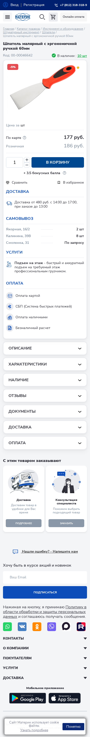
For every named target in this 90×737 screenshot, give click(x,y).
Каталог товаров (28, 29)
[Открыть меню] (7, 16)
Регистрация (34, 4)
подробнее (24, 523)
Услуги (10, 668)
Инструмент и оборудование (63, 29)
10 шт (82, 55)
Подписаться (45, 592)
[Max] (66, 626)
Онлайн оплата (73, 17)
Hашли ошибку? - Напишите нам (49, 551)
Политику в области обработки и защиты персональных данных (44, 611)
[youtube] (81, 626)
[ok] (36, 626)
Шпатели (48, 32)
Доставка (13, 678)
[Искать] (42, 17)
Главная (8, 29)
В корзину (58, 162)
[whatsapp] (7, 626)
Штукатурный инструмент (21, 32)
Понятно (73, 726)
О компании (16, 648)
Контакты (13, 638)
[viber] (51, 626)
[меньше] (27, 165)
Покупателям (17, 658)
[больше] (27, 159)
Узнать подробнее (34, 730)
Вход (14, 4)
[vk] (22, 626)
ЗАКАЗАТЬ (66, 523)
